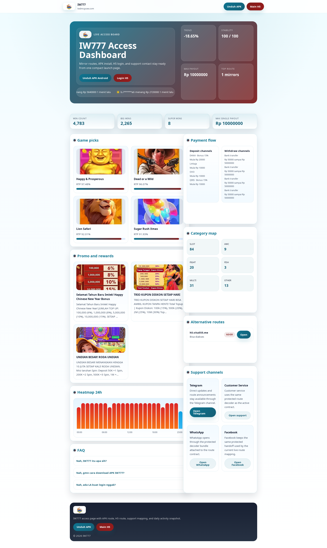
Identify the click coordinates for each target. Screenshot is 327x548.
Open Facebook (238, 463)
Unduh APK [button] (234, 6)
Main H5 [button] (255, 6)
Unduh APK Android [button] (95, 78)
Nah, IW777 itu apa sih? (91, 461)
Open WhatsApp (202, 463)
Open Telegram (199, 412)
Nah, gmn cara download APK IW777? (100, 472)
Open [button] (243, 334)
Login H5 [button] (122, 78)
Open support (238, 415)
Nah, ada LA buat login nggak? (96, 484)
